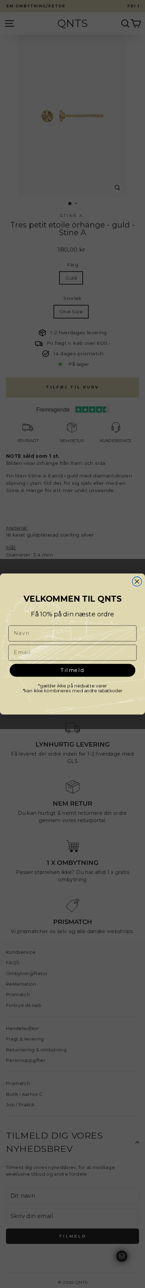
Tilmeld (73, 670)
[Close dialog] (136, 581)
